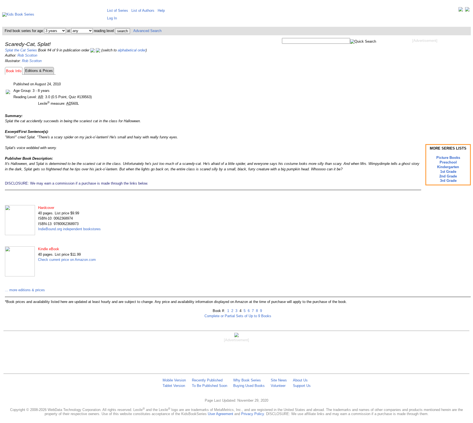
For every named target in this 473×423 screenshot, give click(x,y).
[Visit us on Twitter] (460, 10)
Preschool (448, 162)
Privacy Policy (252, 414)
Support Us (302, 386)
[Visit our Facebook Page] (467, 10)
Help (161, 10)
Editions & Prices (39, 71)
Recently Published (207, 380)
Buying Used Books (249, 386)
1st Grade (448, 172)
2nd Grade (448, 176)
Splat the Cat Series (21, 50)
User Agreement (220, 414)
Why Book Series (247, 380)
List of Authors (142, 10)
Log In (112, 18)
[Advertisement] (425, 87)
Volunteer (278, 386)
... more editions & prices (25, 290)
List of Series (117, 10)
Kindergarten (448, 167)
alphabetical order (132, 50)
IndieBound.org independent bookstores (69, 229)
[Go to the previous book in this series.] (92, 50)
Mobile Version (174, 380)
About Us (300, 380)
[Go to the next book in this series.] (98, 50)
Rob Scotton (27, 55)
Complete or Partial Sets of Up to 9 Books (237, 316)
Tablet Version (174, 386)
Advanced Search (147, 31)
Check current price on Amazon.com (67, 260)
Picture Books (448, 158)
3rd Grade (448, 181)
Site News (279, 380)
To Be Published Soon (209, 386)
